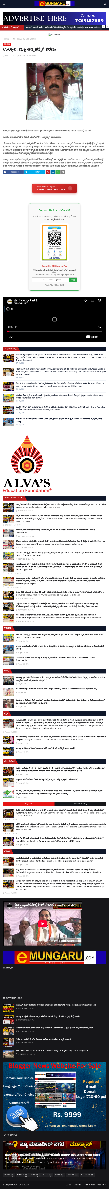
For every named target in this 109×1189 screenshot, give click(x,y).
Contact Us (78, 1185)
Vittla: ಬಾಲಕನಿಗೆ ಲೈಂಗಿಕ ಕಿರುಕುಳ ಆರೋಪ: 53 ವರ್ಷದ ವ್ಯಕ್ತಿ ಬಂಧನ (43, 1039)
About (68, 1185)
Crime (59, 1175)
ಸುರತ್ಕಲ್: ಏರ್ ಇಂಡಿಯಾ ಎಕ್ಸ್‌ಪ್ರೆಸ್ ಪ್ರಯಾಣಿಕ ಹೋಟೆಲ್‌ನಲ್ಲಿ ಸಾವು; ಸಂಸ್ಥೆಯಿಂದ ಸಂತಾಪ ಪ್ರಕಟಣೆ (56, 1005)
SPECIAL (46, 1175)
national (22, 1175)
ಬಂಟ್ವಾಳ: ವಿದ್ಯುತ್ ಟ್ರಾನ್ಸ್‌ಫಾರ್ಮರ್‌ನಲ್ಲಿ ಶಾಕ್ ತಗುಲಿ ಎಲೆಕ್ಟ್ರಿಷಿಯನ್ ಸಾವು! (45, 748)
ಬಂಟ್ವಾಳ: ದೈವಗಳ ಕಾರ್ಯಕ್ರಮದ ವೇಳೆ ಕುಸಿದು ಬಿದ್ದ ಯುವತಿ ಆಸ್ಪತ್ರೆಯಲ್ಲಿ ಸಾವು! (48, 1016)
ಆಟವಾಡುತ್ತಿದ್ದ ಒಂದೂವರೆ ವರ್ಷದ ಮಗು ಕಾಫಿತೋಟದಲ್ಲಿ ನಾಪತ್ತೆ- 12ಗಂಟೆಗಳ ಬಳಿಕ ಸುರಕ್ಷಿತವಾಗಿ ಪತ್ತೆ (56, 689)
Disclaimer (102, 1185)
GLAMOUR (87, 1175)
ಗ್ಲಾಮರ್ (28, 804)
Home (5, 39)
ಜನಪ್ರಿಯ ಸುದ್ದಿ (80, 804)
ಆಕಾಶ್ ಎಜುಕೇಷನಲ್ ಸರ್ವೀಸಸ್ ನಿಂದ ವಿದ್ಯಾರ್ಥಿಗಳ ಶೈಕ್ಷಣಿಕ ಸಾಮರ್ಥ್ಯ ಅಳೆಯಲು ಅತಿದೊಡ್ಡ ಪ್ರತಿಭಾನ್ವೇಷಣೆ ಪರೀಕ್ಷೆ (59, 420)
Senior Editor (10, 56)
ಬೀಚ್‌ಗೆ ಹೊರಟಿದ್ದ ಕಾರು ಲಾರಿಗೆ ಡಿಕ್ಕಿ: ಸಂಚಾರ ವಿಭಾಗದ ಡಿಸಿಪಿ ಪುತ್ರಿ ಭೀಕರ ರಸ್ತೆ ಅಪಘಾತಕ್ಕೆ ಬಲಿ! (54, 1028)
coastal (12, 39)
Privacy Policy (90, 1185)
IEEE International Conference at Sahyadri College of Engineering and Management (52, 1051)
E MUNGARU (24, 1185)
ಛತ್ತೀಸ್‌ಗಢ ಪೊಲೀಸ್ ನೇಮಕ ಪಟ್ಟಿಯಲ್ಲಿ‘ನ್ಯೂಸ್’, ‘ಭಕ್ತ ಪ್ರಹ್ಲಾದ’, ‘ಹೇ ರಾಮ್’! (47, 779)
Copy (73, 280)
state (34, 1175)
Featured (72, 1175)
